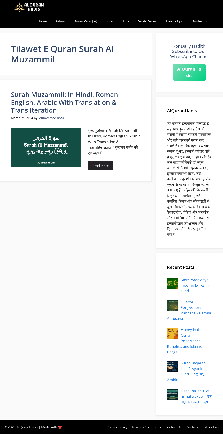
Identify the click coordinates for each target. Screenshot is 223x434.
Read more (100, 166)
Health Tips (174, 21)
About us (212, 427)
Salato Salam (147, 21)
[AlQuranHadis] (31, 7)
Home (42, 21)
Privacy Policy (117, 427)
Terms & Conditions (146, 427)
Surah (110, 21)
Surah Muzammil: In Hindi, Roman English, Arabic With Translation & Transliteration (64, 102)
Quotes (196, 21)
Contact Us (173, 427)
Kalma (60, 21)
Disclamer (193, 427)
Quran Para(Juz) (85, 21)
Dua (126, 21)
